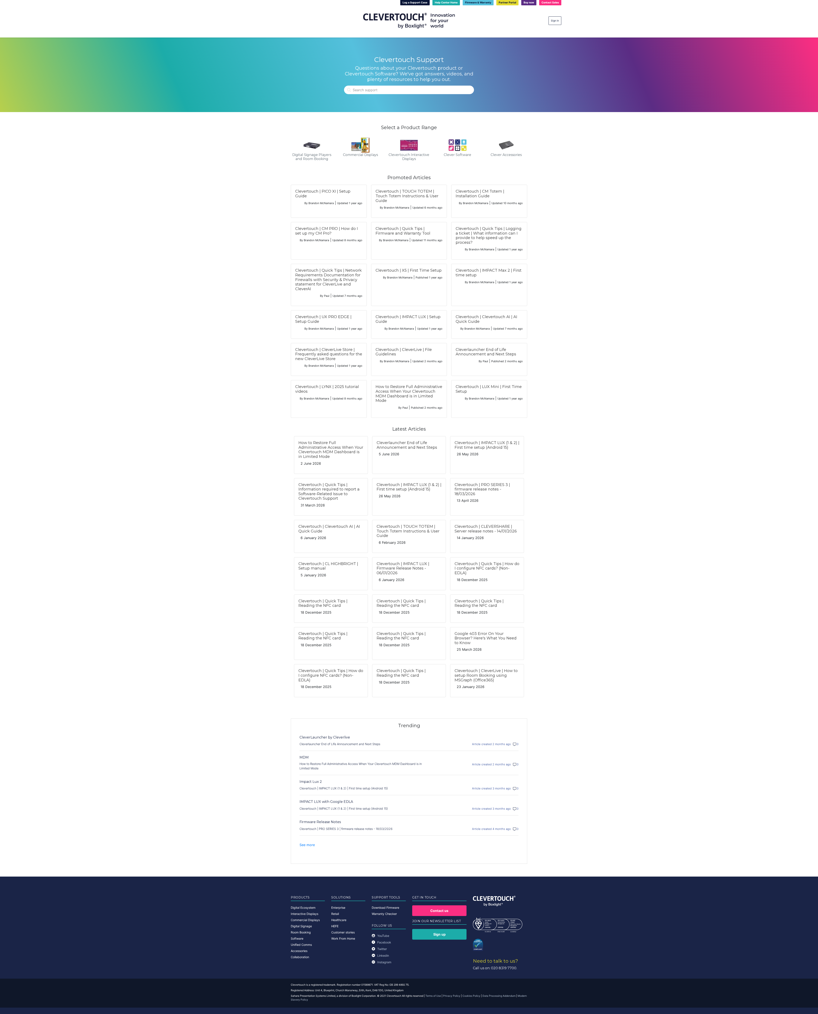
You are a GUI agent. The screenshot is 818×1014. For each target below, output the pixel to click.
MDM (304, 757)
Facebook (384, 942)
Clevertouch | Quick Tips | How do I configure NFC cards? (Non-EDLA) (487, 568)
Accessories (299, 951)
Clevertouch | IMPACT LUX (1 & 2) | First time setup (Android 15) (487, 445)
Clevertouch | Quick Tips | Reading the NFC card (322, 603)
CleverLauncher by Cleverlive (325, 737)
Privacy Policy (451, 995)
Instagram (384, 962)
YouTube (383, 936)
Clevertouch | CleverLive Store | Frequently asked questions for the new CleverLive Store (328, 354)
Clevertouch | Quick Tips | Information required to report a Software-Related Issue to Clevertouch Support (329, 491)
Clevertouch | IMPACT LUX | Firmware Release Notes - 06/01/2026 (403, 568)
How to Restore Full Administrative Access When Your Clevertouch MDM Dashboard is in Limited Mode (409, 393)
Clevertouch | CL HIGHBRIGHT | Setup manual (328, 566)
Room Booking (301, 932)
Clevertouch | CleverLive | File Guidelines (404, 352)
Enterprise (338, 907)
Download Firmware (385, 907)
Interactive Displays (304, 914)
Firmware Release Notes (320, 822)
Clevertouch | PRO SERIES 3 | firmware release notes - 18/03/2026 (482, 489)
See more (307, 845)
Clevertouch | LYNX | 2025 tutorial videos (327, 389)
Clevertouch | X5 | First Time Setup (409, 270)
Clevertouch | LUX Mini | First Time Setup (489, 389)
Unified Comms (301, 944)
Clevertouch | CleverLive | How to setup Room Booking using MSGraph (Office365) (486, 675)
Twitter (382, 949)
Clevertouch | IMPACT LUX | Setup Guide (408, 319)
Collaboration (300, 957)
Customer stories (343, 932)
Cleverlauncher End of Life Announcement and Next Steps (486, 352)
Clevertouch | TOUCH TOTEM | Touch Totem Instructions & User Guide (407, 196)
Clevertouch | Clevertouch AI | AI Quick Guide (486, 319)
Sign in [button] (555, 20)
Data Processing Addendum (499, 995)
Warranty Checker (384, 914)
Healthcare (338, 920)
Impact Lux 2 (311, 782)
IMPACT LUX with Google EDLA (326, 802)
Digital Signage (301, 926)
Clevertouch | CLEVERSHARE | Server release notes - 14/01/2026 (486, 529)
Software (297, 938)
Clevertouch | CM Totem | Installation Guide (480, 193)
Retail (335, 914)
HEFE (334, 926)
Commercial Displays (305, 920)
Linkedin (383, 955)
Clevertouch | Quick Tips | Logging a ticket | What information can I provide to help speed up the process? (488, 235)
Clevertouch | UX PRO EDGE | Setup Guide (323, 319)
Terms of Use (433, 995)
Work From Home (343, 938)
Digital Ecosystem (303, 907)
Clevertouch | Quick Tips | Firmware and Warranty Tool (403, 231)
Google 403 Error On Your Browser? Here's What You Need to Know (486, 638)
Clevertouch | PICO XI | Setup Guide (322, 193)
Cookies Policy (471, 995)
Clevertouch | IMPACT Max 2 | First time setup (488, 272)
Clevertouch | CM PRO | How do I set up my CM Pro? (326, 231)
